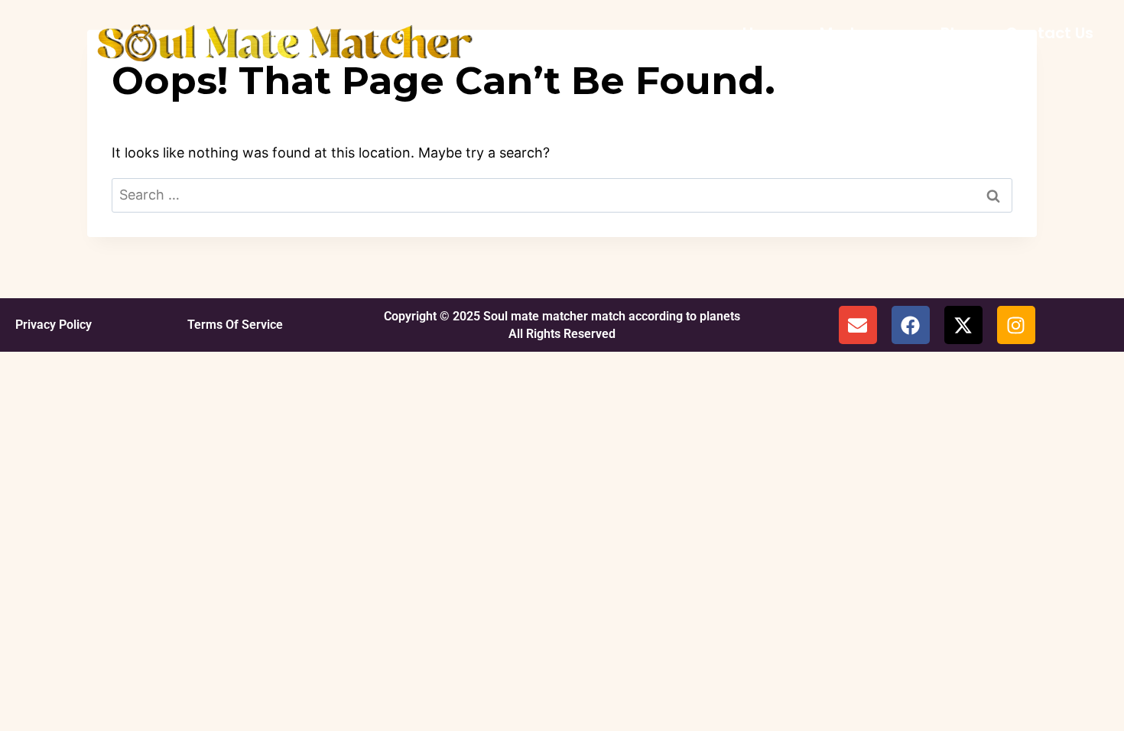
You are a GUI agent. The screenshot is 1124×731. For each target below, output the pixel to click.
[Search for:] (562, 195)
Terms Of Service (235, 324)
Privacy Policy (53, 324)
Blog (957, 33)
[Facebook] (911, 325)
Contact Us (1049, 33)
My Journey (865, 33)
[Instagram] (1016, 325)
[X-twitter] (963, 325)
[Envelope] (858, 325)
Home (765, 33)
